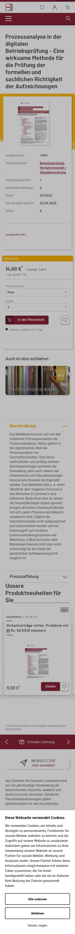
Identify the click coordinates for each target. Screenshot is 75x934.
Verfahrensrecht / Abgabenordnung (53, 170)
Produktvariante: (14, 286)
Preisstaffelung (24, 576)
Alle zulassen (37, 899)
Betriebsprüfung (52, 163)
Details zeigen (37, 925)
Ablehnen (37, 913)
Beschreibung (23, 426)
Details (50, 686)
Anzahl (9, 301)
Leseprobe (15, 234)
